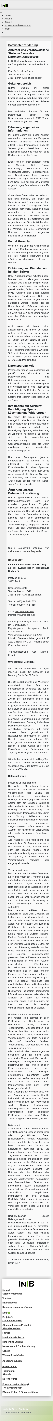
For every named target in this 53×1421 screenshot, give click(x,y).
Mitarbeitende (9, 1303)
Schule (6, 1351)
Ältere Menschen (11, 1328)
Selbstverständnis (12, 1294)
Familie (6, 1333)
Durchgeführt (9, 1379)
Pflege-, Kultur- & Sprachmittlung (20, 1392)
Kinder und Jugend (12, 1342)
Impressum (15, 559)
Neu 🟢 (6, 1313)
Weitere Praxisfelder (13, 1355)
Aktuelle (6, 1374)
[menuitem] (8, 15)
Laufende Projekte (12, 1320)
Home (5, 1290)
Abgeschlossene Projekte (16, 1325)
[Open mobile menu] (1, 12)
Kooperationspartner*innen (17, 1307)
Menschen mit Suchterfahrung (18, 1346)
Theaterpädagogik (12, 1388)
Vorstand (7, 1298)
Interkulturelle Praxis (13, 1337)
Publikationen (9, 1366)
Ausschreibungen (12, 1361)
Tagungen (7, 1371)
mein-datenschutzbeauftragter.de (24, 551)
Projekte (6, 1317)
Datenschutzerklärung (23, 45)
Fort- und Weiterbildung (15, 1384)
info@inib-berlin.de (24, 611)
